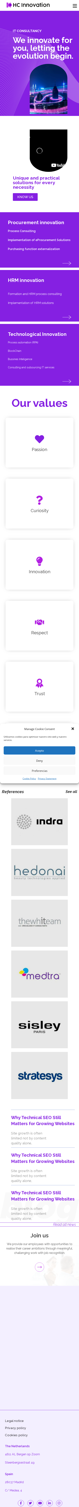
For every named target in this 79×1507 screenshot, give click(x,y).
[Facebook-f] (21, 1503)
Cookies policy (16, 1435)
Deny (39, 760)
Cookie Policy (29, 778)
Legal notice (14, 1421)
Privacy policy (15, 1428)
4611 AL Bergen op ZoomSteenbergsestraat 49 (22, 1454)
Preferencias (39, 770)
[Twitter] (30, 1503)
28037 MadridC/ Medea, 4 (14, 1482)
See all (71, 791)
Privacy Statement (47, 778)
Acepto (39, 750)
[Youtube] (40, 1503)
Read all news (64, 1224)
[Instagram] (59, 1503)
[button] (73, 729)
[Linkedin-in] (49, 1503)
